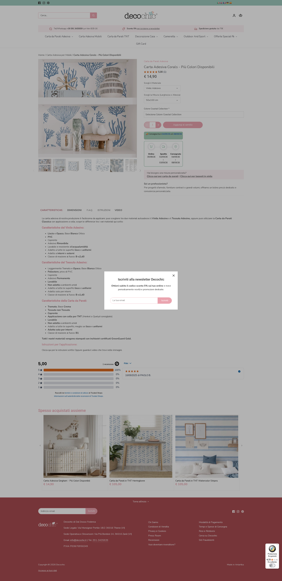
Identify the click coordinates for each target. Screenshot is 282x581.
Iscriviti (164, 300)
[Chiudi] (173, 275)
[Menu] (277, 545)
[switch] (272, 565)
